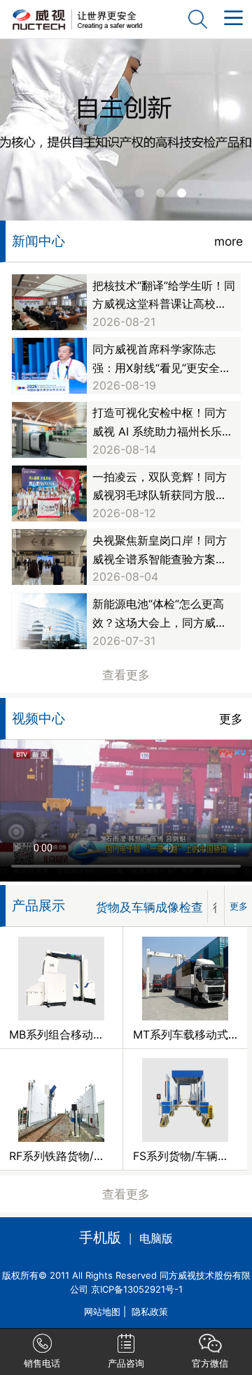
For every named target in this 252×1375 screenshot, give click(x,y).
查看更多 (126, 674)
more (228, 241)
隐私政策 (150, 1311)
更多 (231, 718)
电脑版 (156, 1238)
